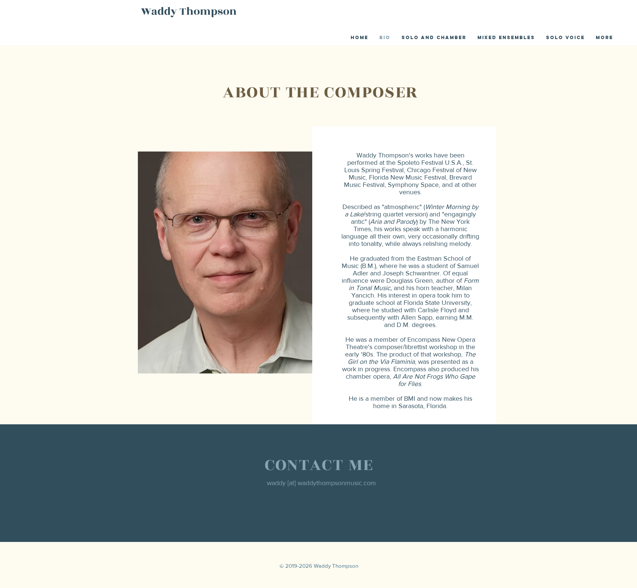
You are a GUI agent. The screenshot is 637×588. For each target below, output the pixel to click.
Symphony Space (413, 184)
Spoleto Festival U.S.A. (430, 162)
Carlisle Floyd (437, 310)
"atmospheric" (402, 207)
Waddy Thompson (189, 11)
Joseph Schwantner (411, 273)
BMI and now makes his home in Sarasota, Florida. (422, 402)
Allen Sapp (416, 317)
